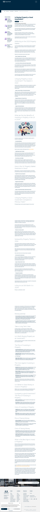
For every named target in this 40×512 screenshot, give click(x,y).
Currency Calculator (25, 500)
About (11, 493)
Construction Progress (26, 495)
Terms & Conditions (26, 509)
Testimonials (12, 496)
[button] (19, 503)
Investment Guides (25, 496)
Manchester (18, 495)
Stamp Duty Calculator (26, 501)
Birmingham (18, 499)
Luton (17, 501)
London (18, 500)
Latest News (25, 493)
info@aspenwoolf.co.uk (33, 496)
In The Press (12, 495)
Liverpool (18, 494)
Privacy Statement (11, 510)
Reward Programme (13, 499)
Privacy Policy (34, 509)
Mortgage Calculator (26, 499)
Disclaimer (31, 509)
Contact (31, 493)
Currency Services (12, 500)
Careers (11, 494)
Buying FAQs (25, 494)
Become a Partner (12, 501)
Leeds (17, 493)
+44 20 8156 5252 (32, 495)
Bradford (18, 496)
